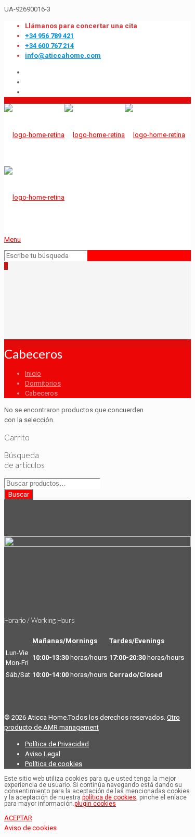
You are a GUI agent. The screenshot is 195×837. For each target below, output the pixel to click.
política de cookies (109, 797)
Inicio (33, 373)
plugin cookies (95, 803)
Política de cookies (53, 764)
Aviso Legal (42, 754)
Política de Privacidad (57, 744)
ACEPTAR (18, 818)
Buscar (18, 494)
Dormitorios (43, 383)
